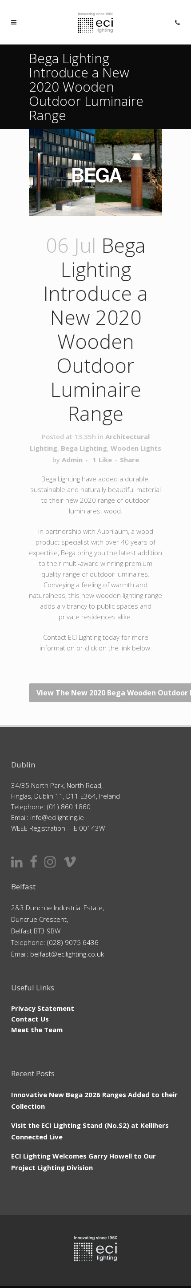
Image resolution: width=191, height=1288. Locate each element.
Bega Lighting (84, 448)
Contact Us (30, 1018)
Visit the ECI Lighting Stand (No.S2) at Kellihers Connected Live (90, 1131)
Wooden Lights (136, 448)
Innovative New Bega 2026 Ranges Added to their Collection (94, 1100)
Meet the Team (37, 1029)
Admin (72, 459)
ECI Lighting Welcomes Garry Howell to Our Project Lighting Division (83, 1161)
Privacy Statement (42, 1008)
